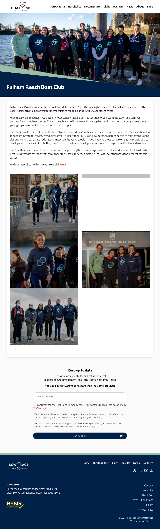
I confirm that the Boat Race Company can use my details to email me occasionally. (81, 406)
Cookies (149, 504)
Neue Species (147, 521)
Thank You (147, 495)
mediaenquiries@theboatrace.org (41, 492)
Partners (118, 6)
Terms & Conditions (142, 500)
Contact (148, 485)
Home (86, 463)
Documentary (92, 6)
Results (126, 463)
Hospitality (74, 6)
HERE (63, 164)
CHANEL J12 (58, 6)
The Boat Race (101, 463)
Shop (150, 6)
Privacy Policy (145, 509)
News (130, 6)
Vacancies (147, 490)
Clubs (107, 6)
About (140, 6)
